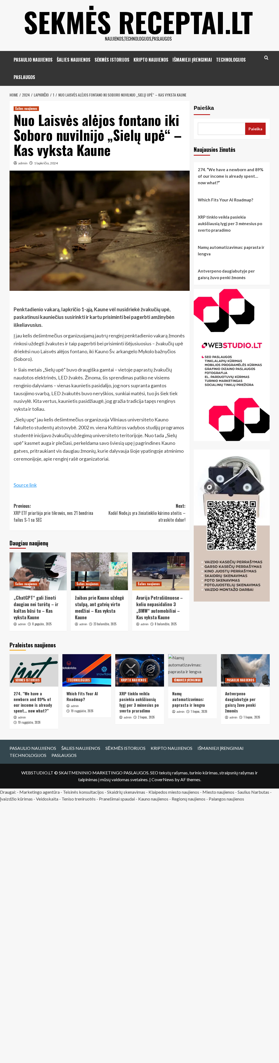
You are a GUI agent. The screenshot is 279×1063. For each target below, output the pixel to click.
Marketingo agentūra (39, 792)
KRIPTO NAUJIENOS (151, 59)
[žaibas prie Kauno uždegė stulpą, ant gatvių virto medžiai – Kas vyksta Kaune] (99, 571)
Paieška (204, 108)
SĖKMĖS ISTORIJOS (112, 59)
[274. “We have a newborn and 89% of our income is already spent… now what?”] (34, 670)
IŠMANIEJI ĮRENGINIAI (192, 59)
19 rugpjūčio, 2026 (29, 722)
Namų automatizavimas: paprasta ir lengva (231, 250)
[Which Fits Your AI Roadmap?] (86, 670)
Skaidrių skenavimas (126, 792)
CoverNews (162, 779)
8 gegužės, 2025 (41, 624)
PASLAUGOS (24, 77)
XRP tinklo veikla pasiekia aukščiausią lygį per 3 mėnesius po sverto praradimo (230, 223)
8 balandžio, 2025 (166, 624)
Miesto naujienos (218, 792)
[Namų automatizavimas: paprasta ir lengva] (192, 670)
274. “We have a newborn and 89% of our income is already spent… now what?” (230, 176)
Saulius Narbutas (253, 792)
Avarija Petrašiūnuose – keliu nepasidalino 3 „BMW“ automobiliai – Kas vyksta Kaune (159, 607)
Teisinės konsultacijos (83, 792)
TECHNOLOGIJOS (231, 59)
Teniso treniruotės (79, 798)
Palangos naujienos (226, 798)
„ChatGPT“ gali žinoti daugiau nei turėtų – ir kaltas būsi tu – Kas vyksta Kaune (36, 607)
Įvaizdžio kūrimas (16, 798)
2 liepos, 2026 (146, 717)
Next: (147, 513)
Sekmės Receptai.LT (138, 22)
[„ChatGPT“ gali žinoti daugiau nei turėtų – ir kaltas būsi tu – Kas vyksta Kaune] (38, 571)
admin (23, 163)
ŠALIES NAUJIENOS (73, 59)
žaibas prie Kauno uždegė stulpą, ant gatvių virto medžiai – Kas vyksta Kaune (99, 607)
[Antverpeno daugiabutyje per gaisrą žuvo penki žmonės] (245, 670)
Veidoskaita (47, 798)
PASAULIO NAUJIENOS (33, 59)
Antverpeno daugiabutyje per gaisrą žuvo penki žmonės (226, 274)
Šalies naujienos (26, 108)
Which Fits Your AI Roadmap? (225, 199)
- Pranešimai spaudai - (117, 798)
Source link (25, 485)
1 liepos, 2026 (252, 717)
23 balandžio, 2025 (104, 624)
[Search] (266, 57)
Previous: (53, 513)
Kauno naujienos (153, 798)
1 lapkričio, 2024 (46, 163)
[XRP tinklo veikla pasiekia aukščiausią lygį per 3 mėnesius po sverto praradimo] (139, 670)
